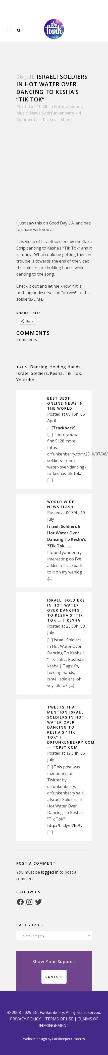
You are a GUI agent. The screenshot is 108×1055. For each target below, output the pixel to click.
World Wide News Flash (61, 504)
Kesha (56, 373)
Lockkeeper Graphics (68, 1038)
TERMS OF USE (59, 1019)
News (35, 113)
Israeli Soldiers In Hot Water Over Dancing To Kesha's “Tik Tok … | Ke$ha (66, 610)
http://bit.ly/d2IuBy (64, 825)
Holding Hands (65, 367)
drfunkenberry (60, 113)
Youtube (25, 380)
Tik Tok (73, 373)
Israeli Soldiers (32, 373)
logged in (50, 872)
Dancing (38, 367)
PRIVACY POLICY (25, 1019)
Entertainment (68, 106)
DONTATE (54, 977)
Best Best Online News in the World (65, 403)
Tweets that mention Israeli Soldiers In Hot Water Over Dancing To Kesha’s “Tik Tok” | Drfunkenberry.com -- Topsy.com (71, 727)
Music (22, 113)
